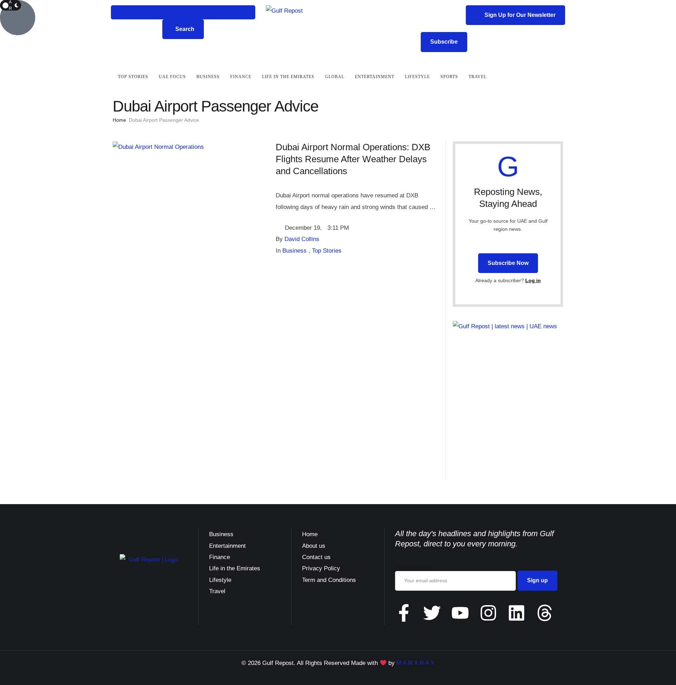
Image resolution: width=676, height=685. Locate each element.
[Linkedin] (516, 613)
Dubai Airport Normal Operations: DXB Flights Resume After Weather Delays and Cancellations (353, 159)
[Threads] (544, 613)
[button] (183, 12)
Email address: (413, 567)
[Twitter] (432, 613)
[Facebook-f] (404, 613)
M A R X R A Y (415, 663)
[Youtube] (460, 613)
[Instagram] (488, 613)
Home (119, 120)
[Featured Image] (158, 147)
